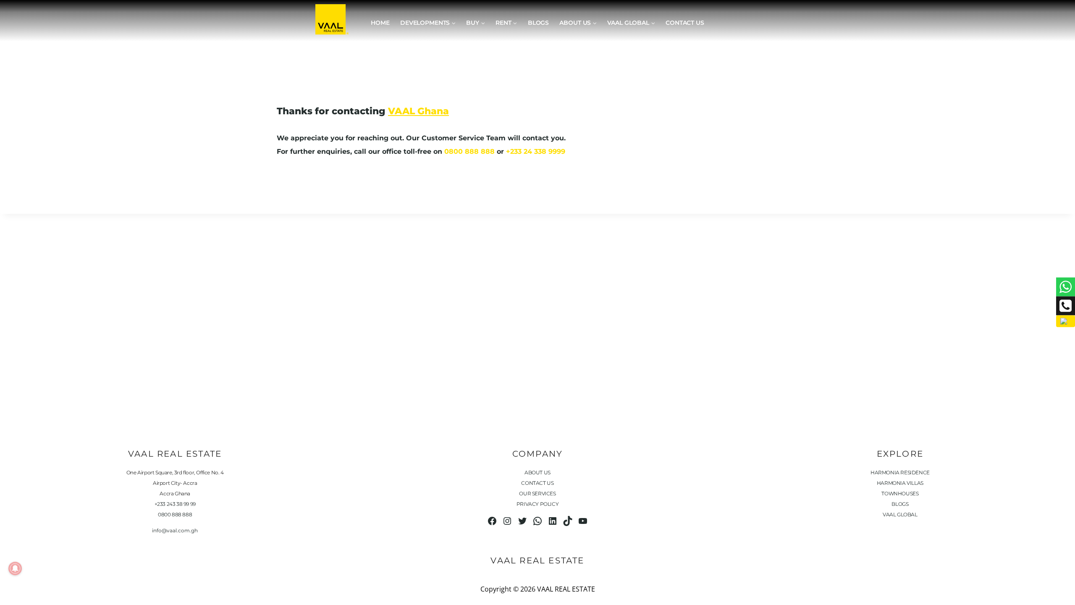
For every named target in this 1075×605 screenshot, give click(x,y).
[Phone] (1065, 305)
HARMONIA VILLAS (900, 483)
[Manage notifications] (15, 568)
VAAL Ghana (418, 111)
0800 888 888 (469, 151)
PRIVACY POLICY (537, 504)
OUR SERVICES (537, 493)
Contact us (685, 22)
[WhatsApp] (1065, 286)
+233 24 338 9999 (535, 151)
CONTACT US (537, 483)
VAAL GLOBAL (900, 514)
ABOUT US (537, 472)
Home (380, 22)
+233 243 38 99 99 (175, 504)
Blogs (538, 22)
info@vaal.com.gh (175, 530)
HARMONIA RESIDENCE (900, 472)
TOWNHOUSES (899, 493)
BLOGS (899, 504)
